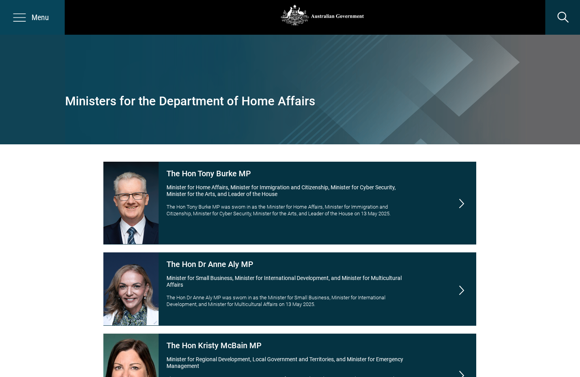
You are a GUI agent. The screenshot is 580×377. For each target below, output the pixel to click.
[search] (562, 17)
